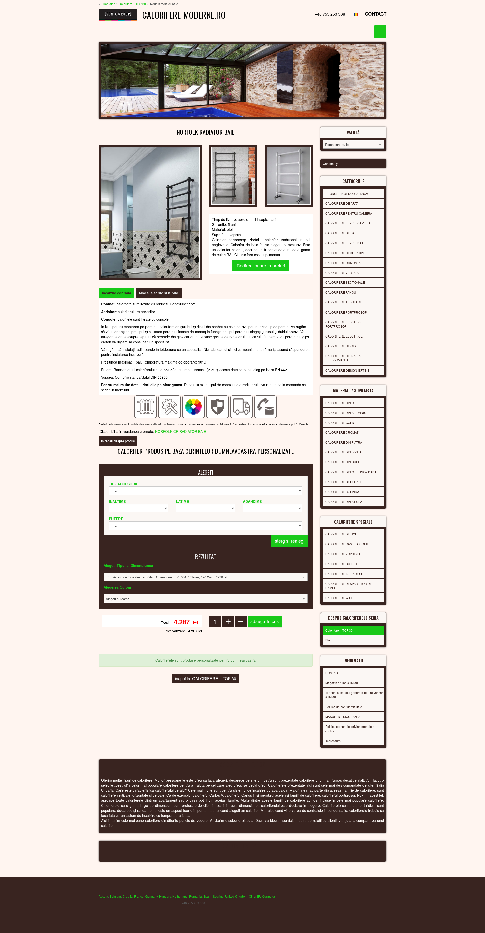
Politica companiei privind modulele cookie (349, 728)
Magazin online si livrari (341, 683)
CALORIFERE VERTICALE (343, 272)
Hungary (165, 896)
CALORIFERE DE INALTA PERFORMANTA (343, 358)
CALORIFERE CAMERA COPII (346, 544)
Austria (103, 896)
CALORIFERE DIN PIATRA (343, 442)
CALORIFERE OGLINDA (342, 491)
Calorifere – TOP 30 (132, 4)
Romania (195, 896)
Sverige (218, 896)
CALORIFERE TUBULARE (343, 302)
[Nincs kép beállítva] (288, 175)
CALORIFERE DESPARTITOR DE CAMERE (348, 585)
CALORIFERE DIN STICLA (343, 501)
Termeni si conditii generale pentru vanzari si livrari (354, 694)
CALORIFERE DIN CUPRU (344, 462)
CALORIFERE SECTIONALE (345, 282)
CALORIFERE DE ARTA (341, 203)
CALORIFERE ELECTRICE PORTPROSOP (344, 324)
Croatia (128, 896)
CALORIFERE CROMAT (341, 432)
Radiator (109, 4)
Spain (207, 896)
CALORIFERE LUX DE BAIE (344, 243)
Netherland (180, 896)
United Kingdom (236, 896)
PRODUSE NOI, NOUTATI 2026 (347, 193)
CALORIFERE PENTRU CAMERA (348, 213)
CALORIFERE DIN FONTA (343, 452)
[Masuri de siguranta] (218, 406)
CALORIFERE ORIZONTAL (343, 263)
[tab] (116, 293)
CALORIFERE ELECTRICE (344, 336)
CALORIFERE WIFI (338, 597)
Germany (151, 896)
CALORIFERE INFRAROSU (344, 574)
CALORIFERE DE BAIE (341, 233)
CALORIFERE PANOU (340, 292)
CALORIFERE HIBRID (340, 346)
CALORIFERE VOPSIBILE (343, 554)
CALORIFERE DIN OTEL (342, 403)
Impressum (333, 741)
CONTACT (375, 13)
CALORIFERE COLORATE (343, 482)
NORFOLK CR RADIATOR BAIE (180, 431)
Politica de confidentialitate (343, 707)
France (139, 896)
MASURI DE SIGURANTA (342, 716)
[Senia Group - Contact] (266, 406)
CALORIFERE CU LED (341, 564)
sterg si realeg (289, 540)
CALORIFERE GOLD (339, 422)
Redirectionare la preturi (261, 265)
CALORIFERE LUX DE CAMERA (348, 223)
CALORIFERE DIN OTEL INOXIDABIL (351, 472)
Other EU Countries (262, 896)
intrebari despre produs (118, 441)
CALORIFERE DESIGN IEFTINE (347, 370)
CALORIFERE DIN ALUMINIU (345, 412)
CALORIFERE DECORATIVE (345, 253)
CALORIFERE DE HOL (341, 534)
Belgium (115, 896)
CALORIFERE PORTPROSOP (346, 312)
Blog (328, 640)
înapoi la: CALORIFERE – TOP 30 (205, 678)
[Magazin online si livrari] (242, 406)
